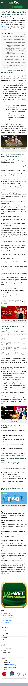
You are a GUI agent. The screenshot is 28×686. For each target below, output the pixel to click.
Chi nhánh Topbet (7, 620)
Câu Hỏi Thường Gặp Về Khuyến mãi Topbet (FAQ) (15, 65)
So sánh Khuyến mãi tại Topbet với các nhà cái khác (14, 57)
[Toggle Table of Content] (23, 34)
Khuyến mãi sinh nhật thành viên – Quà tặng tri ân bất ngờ (16, 51)
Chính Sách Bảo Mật (8, 615)
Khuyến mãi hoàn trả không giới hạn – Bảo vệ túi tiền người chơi (16, 49)
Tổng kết (7, 67)
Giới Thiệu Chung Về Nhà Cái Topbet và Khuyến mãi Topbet (14, 40)
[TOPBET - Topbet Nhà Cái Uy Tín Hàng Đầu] (14, 2)
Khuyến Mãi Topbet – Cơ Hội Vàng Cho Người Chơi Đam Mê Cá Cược (14, 37)
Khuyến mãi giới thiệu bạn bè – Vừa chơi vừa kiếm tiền (16, 54)
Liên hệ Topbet (6, 613)
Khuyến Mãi (6, 622)
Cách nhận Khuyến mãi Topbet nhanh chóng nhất (15, 62)
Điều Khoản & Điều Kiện (9, 618)
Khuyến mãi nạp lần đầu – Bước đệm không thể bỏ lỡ (15, 46)
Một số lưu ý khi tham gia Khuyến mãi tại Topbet (14, 64)
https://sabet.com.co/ (11, 664)
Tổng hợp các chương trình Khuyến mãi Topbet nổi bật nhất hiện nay (15, 43)
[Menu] (2, 2)
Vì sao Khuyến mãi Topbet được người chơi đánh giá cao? (15, 60)
